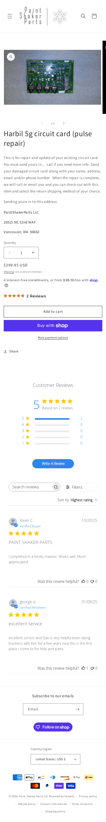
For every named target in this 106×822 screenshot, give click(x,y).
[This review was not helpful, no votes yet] (92, 581)
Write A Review (53, 463)
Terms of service (82, 804)
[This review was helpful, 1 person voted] (83, 668)
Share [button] (13, 351)
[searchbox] (30, 487)
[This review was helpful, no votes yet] (83, 581)
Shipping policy (55, 811)
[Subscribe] (77, 709)
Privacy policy (88, 796)
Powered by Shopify (61, 796)
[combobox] (77, 500)
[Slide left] (42, 123)
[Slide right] (63, 123)
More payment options (53, 337)
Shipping (9, 271)
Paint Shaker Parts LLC (33, 796)
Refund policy (27, 804)
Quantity (10, 243)
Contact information (53, 804)
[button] (9, 16)
